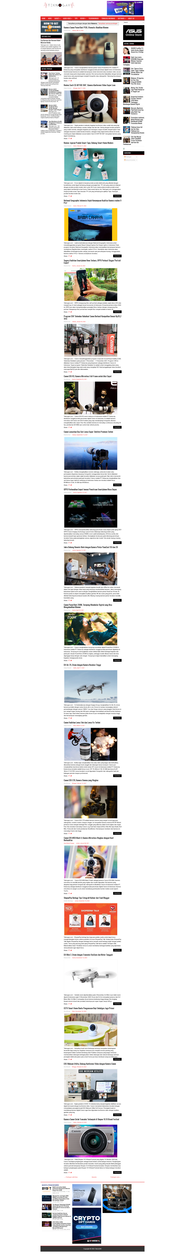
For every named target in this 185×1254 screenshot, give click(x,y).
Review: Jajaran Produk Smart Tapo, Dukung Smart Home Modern (88, 143)
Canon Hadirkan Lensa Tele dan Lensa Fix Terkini (82, 722)
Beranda (94, 1177)
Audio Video (67, 18)
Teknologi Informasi (108, 18)
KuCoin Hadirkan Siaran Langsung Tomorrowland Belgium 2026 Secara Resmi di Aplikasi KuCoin (62, 1216)
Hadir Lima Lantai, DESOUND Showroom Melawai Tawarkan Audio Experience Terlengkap (133, 61)
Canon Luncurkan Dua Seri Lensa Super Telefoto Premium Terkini (88, 432)
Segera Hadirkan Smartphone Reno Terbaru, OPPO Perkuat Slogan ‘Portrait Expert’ (92, 261)
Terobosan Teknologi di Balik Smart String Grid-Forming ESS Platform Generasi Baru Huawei (61, 1207)
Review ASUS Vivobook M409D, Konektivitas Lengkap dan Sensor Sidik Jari (55, 91)
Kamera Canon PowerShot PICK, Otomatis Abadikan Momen (86, 27)
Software (121, 18)
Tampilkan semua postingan (107, 23)
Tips (76, 18)
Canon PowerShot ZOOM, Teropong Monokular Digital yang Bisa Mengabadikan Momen (88, 606)
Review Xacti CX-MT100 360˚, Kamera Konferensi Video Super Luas (89, 85)
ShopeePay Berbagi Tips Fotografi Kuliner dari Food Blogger (86, 898)
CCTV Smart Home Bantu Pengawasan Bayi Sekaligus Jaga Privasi (89, 1008)
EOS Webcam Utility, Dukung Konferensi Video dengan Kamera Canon (90, 1064)
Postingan (128, 157)
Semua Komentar (130, 160)
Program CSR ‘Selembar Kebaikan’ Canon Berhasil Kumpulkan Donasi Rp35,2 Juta (92, 317)
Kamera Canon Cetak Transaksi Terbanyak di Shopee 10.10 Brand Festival (91, 1119)
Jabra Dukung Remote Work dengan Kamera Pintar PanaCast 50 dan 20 (91, 547)
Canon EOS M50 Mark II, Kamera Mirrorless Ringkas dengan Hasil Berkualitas (89, 839)
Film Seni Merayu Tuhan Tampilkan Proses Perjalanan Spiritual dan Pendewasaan (132, 140)
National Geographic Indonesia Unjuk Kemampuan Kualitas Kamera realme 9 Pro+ (92, 201)
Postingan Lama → (116, 1177)
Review (83, 18)
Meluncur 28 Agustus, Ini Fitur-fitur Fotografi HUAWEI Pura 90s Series (137, 81)
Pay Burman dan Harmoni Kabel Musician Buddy (50, 41)
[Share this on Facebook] (69, 81)
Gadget (57, 18)
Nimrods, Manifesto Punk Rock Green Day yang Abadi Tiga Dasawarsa (137, 111)
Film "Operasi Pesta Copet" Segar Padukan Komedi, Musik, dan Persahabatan (137, 71)
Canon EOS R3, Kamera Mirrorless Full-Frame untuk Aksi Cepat (87, 376)
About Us (131, 18)
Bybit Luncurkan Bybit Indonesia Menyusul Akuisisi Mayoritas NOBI (61, 1188)
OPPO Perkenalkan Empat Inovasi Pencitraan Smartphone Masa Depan (90, 489)
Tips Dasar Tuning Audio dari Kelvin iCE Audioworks (55, 74)
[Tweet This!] (71, 81)
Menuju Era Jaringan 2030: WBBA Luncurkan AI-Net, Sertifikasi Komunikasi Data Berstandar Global (61, 1198)
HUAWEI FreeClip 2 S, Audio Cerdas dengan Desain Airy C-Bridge (137, 50)
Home (43, 18)
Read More (117, 80)
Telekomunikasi (94, 18)
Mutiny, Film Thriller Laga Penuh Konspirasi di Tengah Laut (137, 90)
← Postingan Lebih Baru (71, 1177)
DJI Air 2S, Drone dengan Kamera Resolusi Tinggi (82, 665)
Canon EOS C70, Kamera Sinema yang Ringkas (81, 780)
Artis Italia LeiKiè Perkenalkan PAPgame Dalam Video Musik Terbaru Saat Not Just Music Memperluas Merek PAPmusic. (62, 1225)
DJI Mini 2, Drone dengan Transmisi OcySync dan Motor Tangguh (88, 954)
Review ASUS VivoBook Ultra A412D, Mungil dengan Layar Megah (55, 107)
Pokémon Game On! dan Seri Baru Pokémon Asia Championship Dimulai (137, 130)
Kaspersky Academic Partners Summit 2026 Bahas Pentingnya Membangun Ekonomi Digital (133, 100)
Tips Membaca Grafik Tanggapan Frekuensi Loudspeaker (55, 123)
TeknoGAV (98, 1249)
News (50, 18)
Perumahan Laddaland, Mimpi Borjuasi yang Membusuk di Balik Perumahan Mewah (137, 120)
